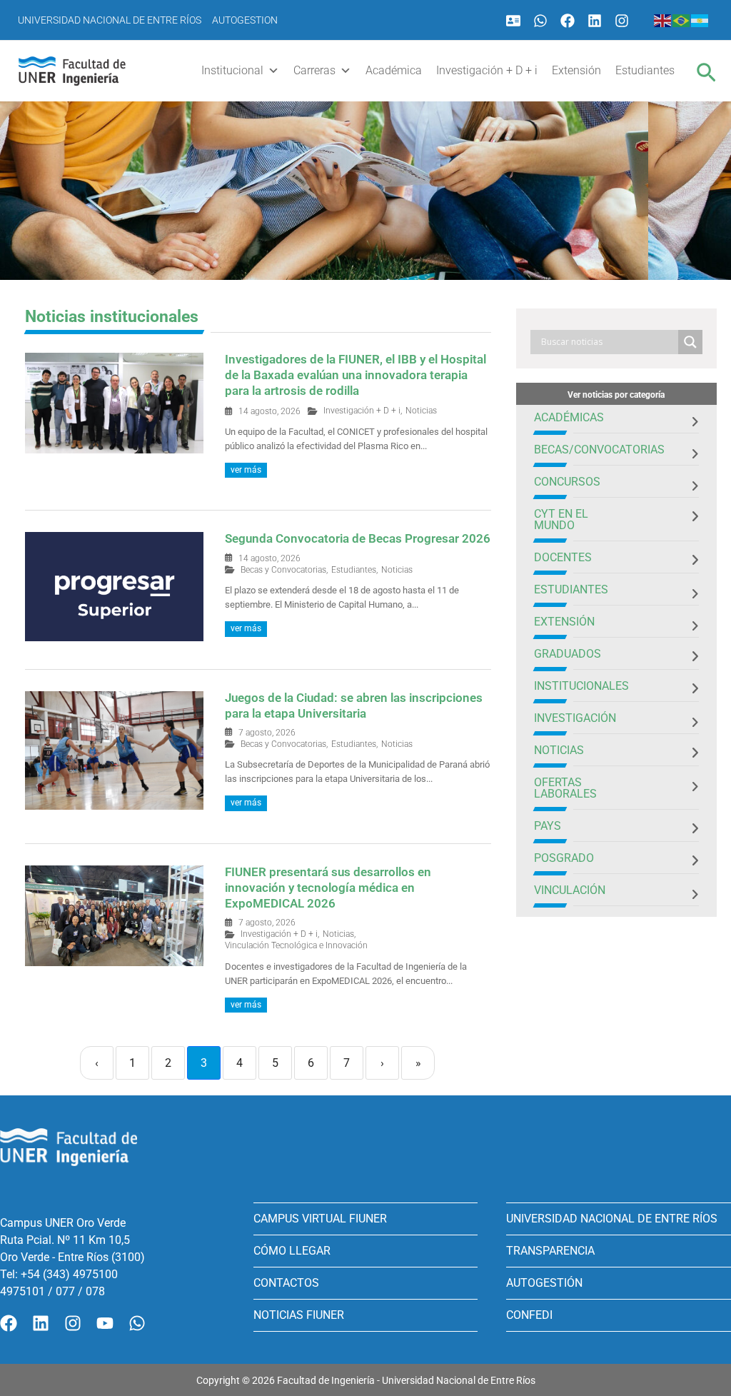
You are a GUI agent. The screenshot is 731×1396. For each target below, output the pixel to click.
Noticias (421, 411)
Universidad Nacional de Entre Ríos (109, 20)
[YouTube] (105, 1323)
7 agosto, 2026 (267, 732)
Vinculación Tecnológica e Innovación (296, 945)
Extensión (576, 70)
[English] (663, 19)
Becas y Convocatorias (283, 570)
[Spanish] (700, 19)
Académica (394, 70)
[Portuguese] (681, 19)
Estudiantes (645, 70)
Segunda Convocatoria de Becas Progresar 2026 (357, 538)
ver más (246, 470)
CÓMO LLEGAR (292, 1250)
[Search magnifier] (690, 342)
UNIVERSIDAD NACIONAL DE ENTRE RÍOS (611, 1218)
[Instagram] (622, 21)
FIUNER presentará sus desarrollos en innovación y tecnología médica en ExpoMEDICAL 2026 (328, 887)
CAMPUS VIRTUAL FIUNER (320, 1218)
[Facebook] (567, 21)
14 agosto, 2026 (269, 411)
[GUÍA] (513, 21)
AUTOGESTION (245, 20)
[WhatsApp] (540, 21)
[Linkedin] (595, 21)
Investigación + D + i (487, 70)
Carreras (314, 70)
